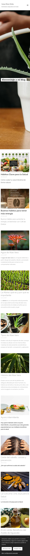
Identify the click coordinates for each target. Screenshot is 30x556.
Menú (27, 5)
